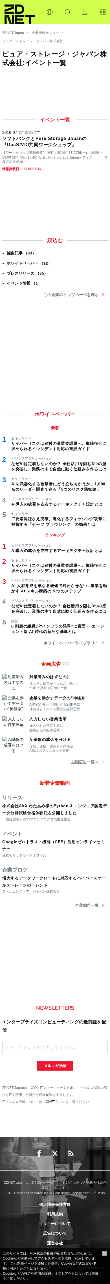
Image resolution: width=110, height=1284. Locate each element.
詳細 (95, 1274)
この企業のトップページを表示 (71, 294)
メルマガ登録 (55, 1066)
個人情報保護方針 (55, 1204)
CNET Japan (55, 1102)
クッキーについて (55, 1223)
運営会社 (55, 1243)
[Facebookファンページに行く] (39, 1153)
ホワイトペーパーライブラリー (71, 643)
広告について (55, 1233)
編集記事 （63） (21, 253)
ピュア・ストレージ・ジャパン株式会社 (32, 41)
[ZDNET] (20, 12)
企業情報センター (45, 33)
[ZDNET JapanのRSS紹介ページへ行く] (70, 1153)
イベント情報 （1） (24, 283)
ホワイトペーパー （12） (29, 263)
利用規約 (55, 1214)
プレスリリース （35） (27, 273)
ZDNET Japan (13, 33)
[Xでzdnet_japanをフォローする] (55, 1153)
